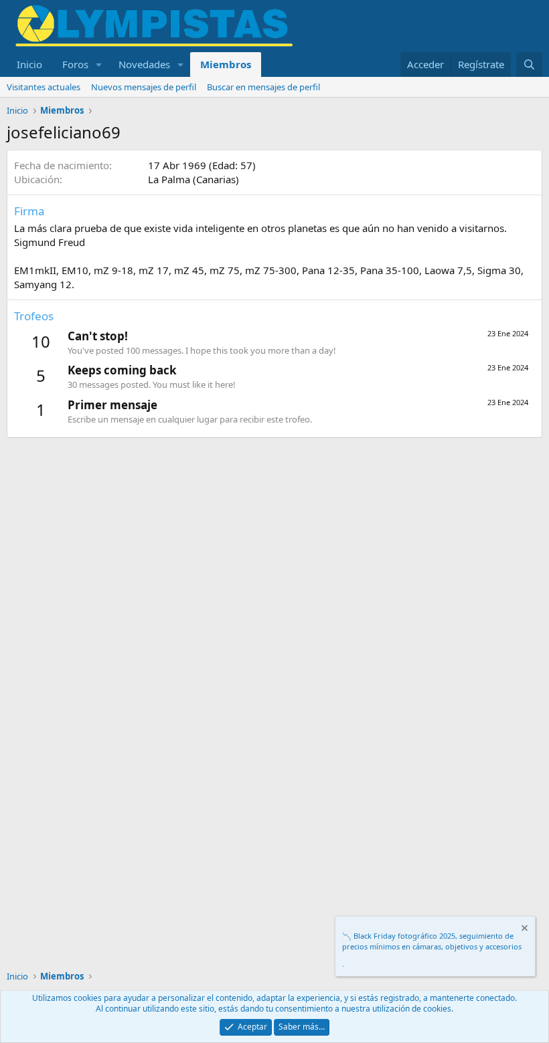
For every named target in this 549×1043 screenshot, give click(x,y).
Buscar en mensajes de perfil (263, 87)
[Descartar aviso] (523, 929)
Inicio (29, 64)
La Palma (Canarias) (193, 179)
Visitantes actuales (43, 87)
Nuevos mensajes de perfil (143, 87)
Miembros (225, 64)
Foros (75, 64)
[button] (99, 64)
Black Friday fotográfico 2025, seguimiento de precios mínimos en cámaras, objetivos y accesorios (432, 941)
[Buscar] (529, 64)
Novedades (144, 64)
